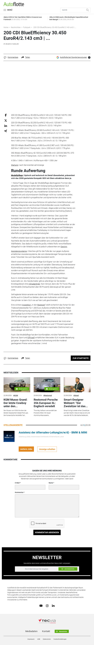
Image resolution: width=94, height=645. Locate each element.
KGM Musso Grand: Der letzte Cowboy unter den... (15, 403)
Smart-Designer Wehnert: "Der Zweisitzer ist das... (76, 403)
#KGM (15, 395)
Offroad (31, 337)
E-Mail (17, 483)
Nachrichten (16, 27)
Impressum (31, 639)
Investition (26, 305)
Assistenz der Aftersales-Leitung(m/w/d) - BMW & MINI (53, 432)
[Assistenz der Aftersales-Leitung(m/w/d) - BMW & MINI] (9, 436)
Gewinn (64, 246)
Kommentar (19, 492)
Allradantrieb (34, 284)
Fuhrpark (26, 27)
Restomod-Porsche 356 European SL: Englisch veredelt (46, 403)
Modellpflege (17, 175)
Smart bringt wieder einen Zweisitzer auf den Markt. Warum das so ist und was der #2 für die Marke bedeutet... (77, 413)
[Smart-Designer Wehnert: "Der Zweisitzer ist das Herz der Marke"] (77, 384)
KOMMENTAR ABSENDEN (47, 532)
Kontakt (46, 631)
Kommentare (13, 57)
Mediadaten (31, 631)
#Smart (76, 395)
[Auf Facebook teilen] (6, 115)
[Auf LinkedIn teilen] (5, 125)
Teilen (27, 57)
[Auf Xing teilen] (5, 131)
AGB (38, 639)
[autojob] (85, 425)
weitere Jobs (26, 449)
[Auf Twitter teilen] (5, 120)
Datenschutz (47, 639)
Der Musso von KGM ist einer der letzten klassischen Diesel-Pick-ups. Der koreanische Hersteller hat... (16, 413)
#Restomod (47, 395)
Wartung (14, 165)
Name (51, 483)
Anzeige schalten (47, 449)
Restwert (41, 305)
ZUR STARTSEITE (81, 358)
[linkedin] (53, 605)
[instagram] (47, 605)
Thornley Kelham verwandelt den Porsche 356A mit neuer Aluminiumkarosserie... (45, 413)
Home (6, 27)
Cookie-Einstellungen (60, 639)
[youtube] (41, 605)
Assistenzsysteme (19, 251)
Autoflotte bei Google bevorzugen (73, 57)
